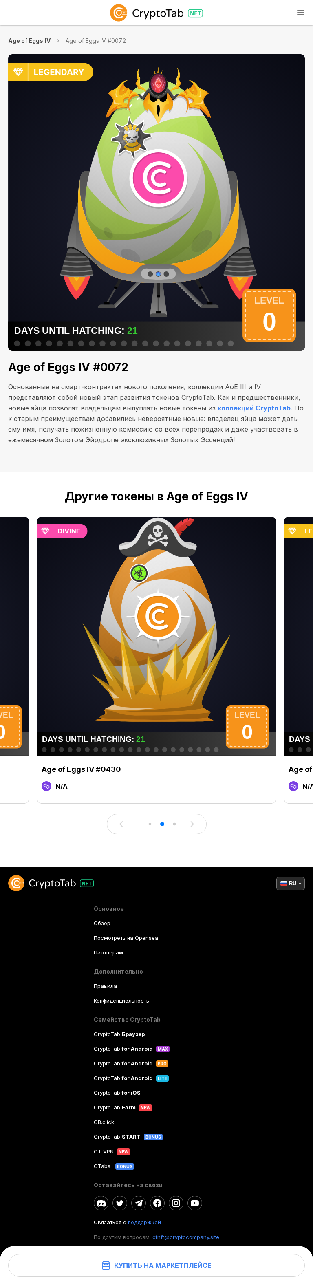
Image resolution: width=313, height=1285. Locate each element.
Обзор (102, 923)
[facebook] (157, 1203)
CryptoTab (119, 1034)
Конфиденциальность (121, 1000)
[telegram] (138, 1203)
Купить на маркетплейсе (163, 1265)
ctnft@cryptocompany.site (185, 1237)
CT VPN (104, 1151)
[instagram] (176, 1203)
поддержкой (144, 1222)
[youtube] (194, 1203)
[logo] (156, 12)
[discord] (101, 1203)
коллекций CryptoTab (254, 408)
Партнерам (108, 952)
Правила (105, 986)
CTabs (103, 1166)
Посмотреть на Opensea (126, 938)
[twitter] (119, 1203)
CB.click (104, 1122)
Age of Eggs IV (29, 40)
